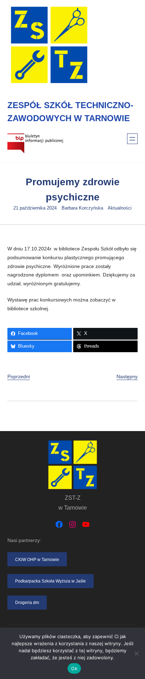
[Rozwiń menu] (132, 138)
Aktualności (120, 208)
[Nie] (136, 653)
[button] (37, 559)
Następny (127, 376)
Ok (74, 668)
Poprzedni (18, 376)
